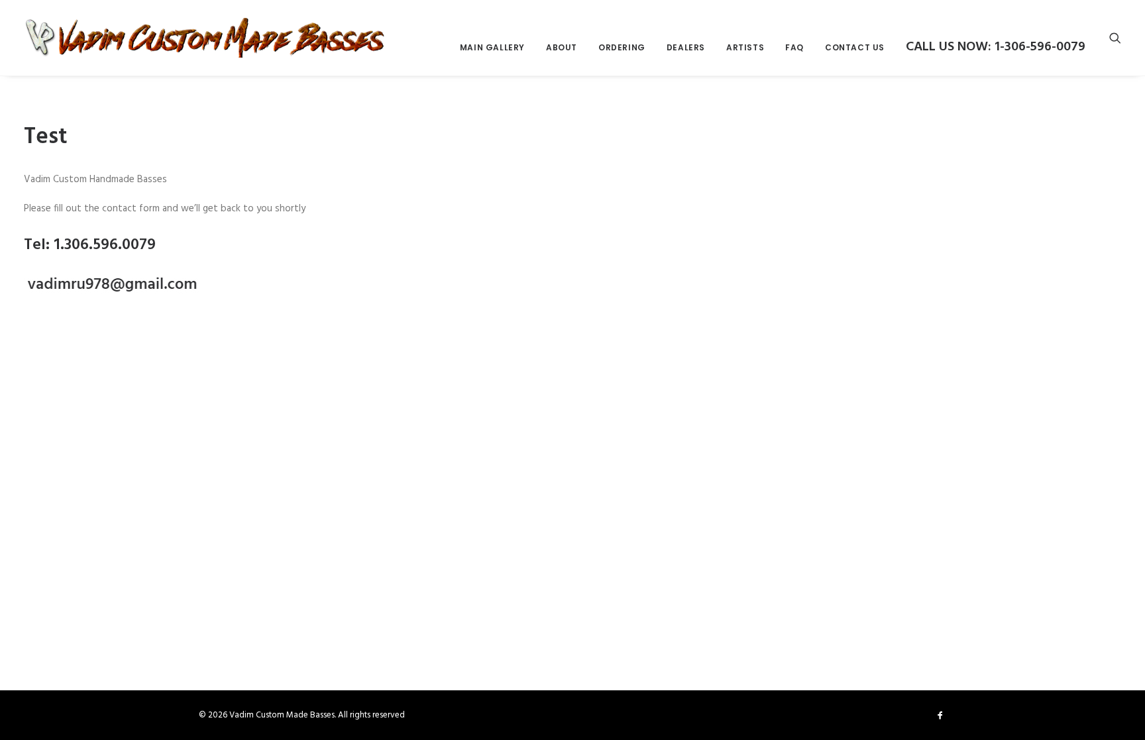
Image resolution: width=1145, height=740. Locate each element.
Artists (745, 47)
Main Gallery (492, 47)
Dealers (686, 47)
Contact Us (855, 47)
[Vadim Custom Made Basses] (205, 38)
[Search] (1115, 38)
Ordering (621, 47)
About (561, 47)
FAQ (794, 47)
